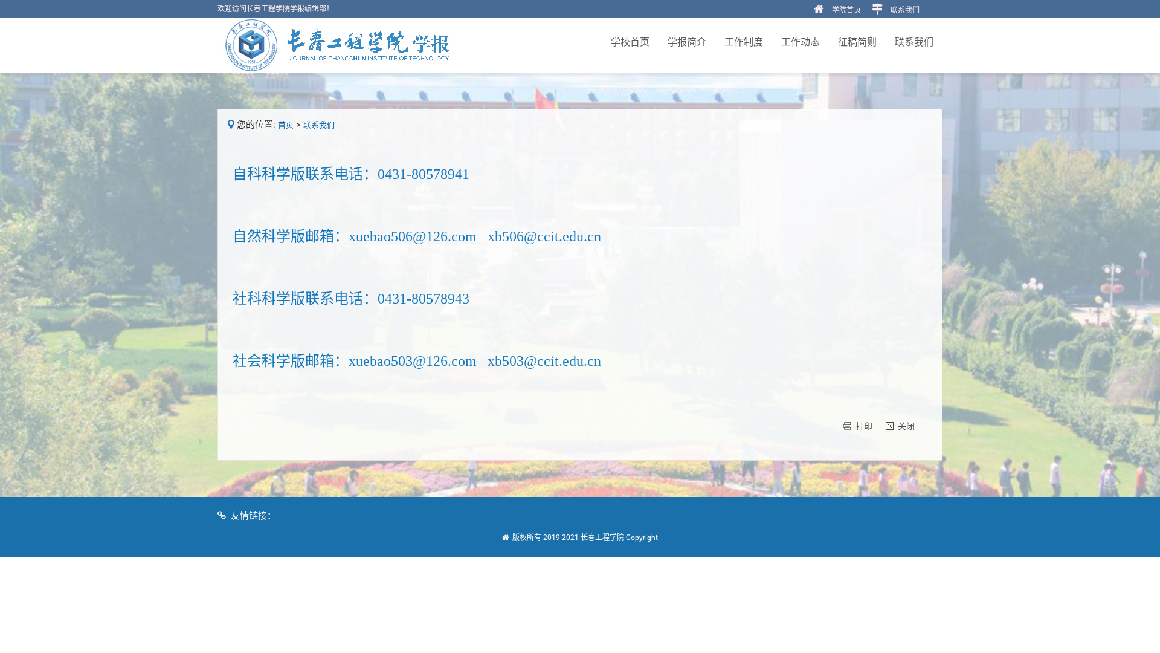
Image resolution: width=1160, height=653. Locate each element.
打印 (864, 426)
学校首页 (630, 42)
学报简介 (687, 42)
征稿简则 (857, 42)
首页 (286, 124)
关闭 (906, 426)
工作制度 (743, 42)
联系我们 (905, 10)
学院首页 (846, 10)
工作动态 (800, 42)
